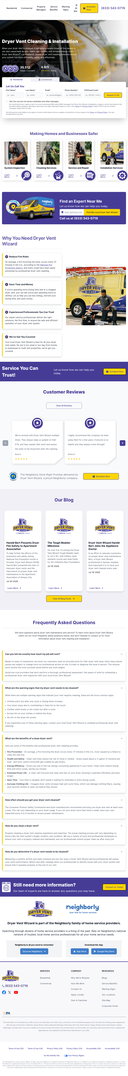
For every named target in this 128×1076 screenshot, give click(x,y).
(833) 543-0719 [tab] (113, 8)
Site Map (106, 1000)
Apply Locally (77, 994)
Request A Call (113, 95)
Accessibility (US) (93, 1048)
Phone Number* (71, 90)
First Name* (11, 90)
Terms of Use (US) (16, 1048)
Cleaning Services (46, 168)
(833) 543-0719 (86, 218)
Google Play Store (105, 951)
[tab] (11, 8)
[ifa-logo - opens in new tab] (6, 1013)
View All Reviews (64, 405)
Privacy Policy (103, 112)
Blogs (104, 978)
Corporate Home (110, 1006)
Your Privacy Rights (76, 1055)
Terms (92, 112)
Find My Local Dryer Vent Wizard (102, 212)
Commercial (47, 79)
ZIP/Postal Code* (91, 90)
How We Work (77, 983)
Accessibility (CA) (112, 1048)
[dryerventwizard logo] (17, 975)
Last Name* (30, 90)
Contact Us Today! (114, 887)
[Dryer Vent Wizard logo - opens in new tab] (40, 909)
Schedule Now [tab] (90, 8)
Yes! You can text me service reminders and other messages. (34, 101)
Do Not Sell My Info (52, 1055)
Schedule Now (116, 371)
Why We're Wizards (80, 978)
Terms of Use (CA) (35, 1048)
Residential (18, 79)
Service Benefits (109, 983)
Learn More (7, 176)
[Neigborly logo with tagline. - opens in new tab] (82, 909)
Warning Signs (108, 989)
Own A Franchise (79, 1000)
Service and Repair (78, 168)
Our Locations (108, 994)
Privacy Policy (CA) (74, 1048)
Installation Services (111, 168)
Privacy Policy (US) (54, 1048)
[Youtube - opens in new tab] (16, 992)
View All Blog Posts (62, 598)
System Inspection (14, 168)
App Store (81, 951)
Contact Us (76, 989)
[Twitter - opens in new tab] (10, 992)
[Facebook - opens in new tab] (4, 992)
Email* (47, 90)
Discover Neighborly (32, 951)
